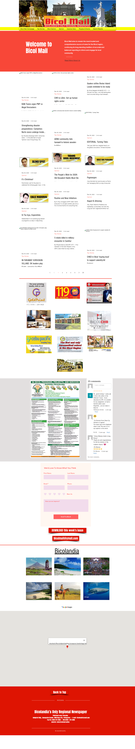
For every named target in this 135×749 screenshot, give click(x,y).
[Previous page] (54, 272)
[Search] (114, 15)
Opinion (89, 138)
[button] (67, 530)
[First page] (50, 272)
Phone (69, 484)
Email (45, 484)
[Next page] (79, 272)
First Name (47, 473)
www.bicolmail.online (63, 722)
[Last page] (83, 272)
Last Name (71, 473)
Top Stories (25, 100)
